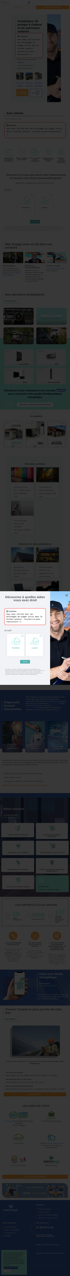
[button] (67, 595)
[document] (35, 638)
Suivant (25, 661)
